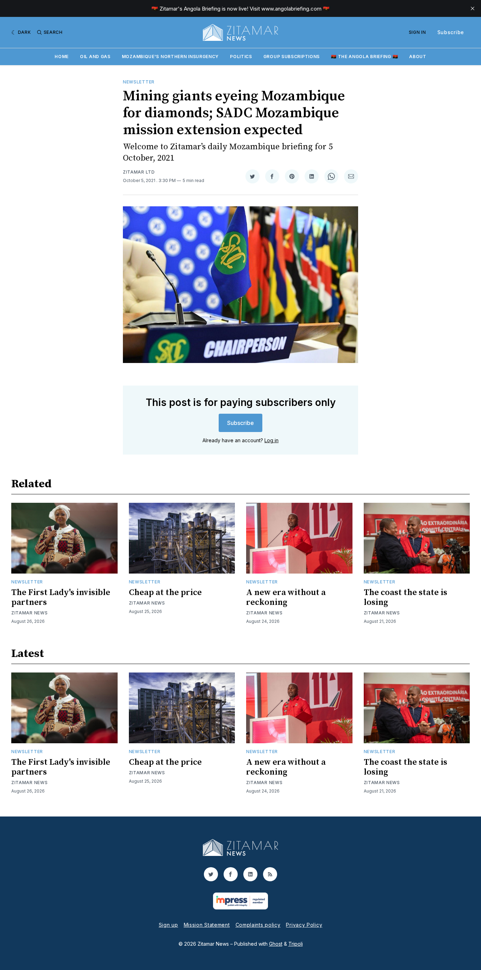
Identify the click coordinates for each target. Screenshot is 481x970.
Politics (241, 56)
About (417, 56)
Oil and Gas (95, 56)
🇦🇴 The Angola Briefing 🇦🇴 (364, 56)
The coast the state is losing (405, 597)
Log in (271, 440)
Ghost (275, 944)
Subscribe (450, 32)
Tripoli (295, 944)
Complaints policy (258, 925)
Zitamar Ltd (139, 172)
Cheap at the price (165, 592)
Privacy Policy (304, 925)
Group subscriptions (291, 56)
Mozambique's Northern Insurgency (170, 56)
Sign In (417, 32)
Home (62, 56)
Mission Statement (207, 925)
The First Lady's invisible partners (60, 597)
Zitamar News (29, 612)
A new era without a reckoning (286, 597)
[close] (472, 8)
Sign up (168, 925)
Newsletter (139, 82)
